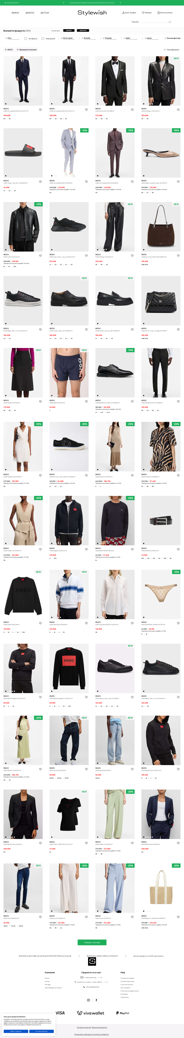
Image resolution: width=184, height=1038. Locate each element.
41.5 (101, 412)
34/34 (13, 926)
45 (15, 191)
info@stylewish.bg (90, 977)
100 (142, 558)
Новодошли (50, 38)
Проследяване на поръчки (53, 988)
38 (147, 119)
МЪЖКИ (15, 12)
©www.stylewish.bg (99, 1027)
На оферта (33, 38)
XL (9, 266)
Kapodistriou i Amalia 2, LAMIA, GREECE (89, 982)
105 (165, 558)
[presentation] (63, 3)
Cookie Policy (125, 997)
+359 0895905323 (13, 3)
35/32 (52, 778)
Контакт (47, 981)
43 (61, 264)
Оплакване (124, 994)
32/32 (97, 778)
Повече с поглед (92, 942)
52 (10, 119)
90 (159, 558)
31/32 (66, 778)
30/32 (59, 778)
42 (9, 191)
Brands (47, 978)
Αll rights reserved (84, 1027)
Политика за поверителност (130, 991)
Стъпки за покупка (127, 984)
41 (4, 191)
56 (61, 119)
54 (66, 119)
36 (142, 119)
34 (142, 486)
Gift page (47, 984)
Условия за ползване (127, 978)
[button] (6, 103)
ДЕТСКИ (45, 12)
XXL (15, 266)
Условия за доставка (127, 981)
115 (154, 558)
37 (147, 193)
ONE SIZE (144, 264)
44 (66, 264)
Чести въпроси (125, 988)
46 (148, 706)
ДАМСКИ (30, 12)
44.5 (108, 412)
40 (107, 264)
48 (96, 193)
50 (4, 119)
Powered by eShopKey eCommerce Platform (91, 1034)
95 (170, 558)
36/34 (21, 926)
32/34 (6, 926)
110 (148, 558)
